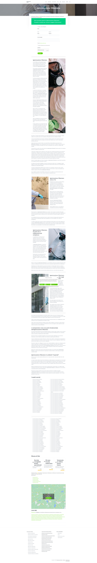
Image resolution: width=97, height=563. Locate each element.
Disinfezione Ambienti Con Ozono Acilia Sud (47, 542)
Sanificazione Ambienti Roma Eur (46, 547)
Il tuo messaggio (39, 37)
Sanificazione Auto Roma (31, 543)
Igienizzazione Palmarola (36, 480)
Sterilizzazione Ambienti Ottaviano (54, 514)
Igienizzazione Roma (35, 477)
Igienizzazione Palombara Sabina (37, 481)
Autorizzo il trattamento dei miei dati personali (44, 45)
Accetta (42, 284)
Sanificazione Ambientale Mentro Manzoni (47, 533)
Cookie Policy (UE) (60, 537)
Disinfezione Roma (29, 2)
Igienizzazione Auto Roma (31, 540)
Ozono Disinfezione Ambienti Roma (32, 536)
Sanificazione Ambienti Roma (31, 550)
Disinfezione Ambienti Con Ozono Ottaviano (49, 516)
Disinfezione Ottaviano (34, 514)
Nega (47, 284)
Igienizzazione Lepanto (44, 534)
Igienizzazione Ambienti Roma (31, 546)
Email (38, 33)
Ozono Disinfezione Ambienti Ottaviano (41, 517)
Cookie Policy (48, 496)
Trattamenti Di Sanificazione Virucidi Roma (33, 553)
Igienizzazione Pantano (35, 482)
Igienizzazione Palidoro (35, 479)
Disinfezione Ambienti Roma (31, 533)
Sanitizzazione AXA (44, 543)
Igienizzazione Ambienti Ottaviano (44, 514)
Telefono (50, 33)
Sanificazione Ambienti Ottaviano (57, 515)
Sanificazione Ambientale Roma (32, 552)
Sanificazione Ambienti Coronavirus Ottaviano (45, 515)
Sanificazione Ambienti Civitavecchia (46, 539)
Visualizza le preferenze (54, 284)
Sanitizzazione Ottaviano (51, 517)
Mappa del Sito (59, 533)
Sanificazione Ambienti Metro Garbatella (47, 546)
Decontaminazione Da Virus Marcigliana (47, 548)
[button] (57, 277)
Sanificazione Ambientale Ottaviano (36, 516)
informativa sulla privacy (43, 43)
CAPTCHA (38, 47)
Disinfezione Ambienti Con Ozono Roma (33, 534)
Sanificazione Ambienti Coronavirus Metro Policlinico (48, 535)
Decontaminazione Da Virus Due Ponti (46, 538)
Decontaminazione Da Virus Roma (32, 537)
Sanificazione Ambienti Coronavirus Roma (33, 549)
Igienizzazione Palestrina (36, 478)
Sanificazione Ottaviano (58, 517)
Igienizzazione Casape (44, 551)
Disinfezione (33, 512)
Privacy (59, 534)
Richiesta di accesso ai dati (61, 536)
